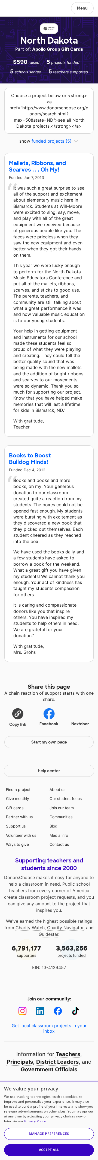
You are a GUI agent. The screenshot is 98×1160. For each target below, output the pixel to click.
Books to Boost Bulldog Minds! (30, 459)
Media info (59, 835)
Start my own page (49, 742)
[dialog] (49, 1120)
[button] (17, 717)
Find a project (18, 789)
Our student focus (66, 798)
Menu (82, 8)
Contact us (59, 844)
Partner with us (19, 816)
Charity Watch (30, 927)
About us (57, 789)
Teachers (68, 1054)
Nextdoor (80, 723)
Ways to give (17, 844)
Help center (49, 770)
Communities (61, 816)
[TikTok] (75, 1011)
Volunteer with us (21, 835)
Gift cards (14, 807)
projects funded (71, 951)
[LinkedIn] (40, 1011)
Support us (16, 826)
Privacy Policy (35, 1121)
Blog (53, 826)
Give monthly (17, 798)
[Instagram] (22, 1011)
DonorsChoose (17, 8)
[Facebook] (58, 1011)
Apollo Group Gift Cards (57, 49)
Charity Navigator (65, 927)
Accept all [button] (49, 1149)
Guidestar (48, 934)
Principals (20, 1062)
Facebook (48, 723)
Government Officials (49, 1069)
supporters (26, 951)
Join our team (62, 807)
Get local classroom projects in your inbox (49, 1028)
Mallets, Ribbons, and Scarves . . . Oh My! (37, 166)
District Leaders (57, 1062)
